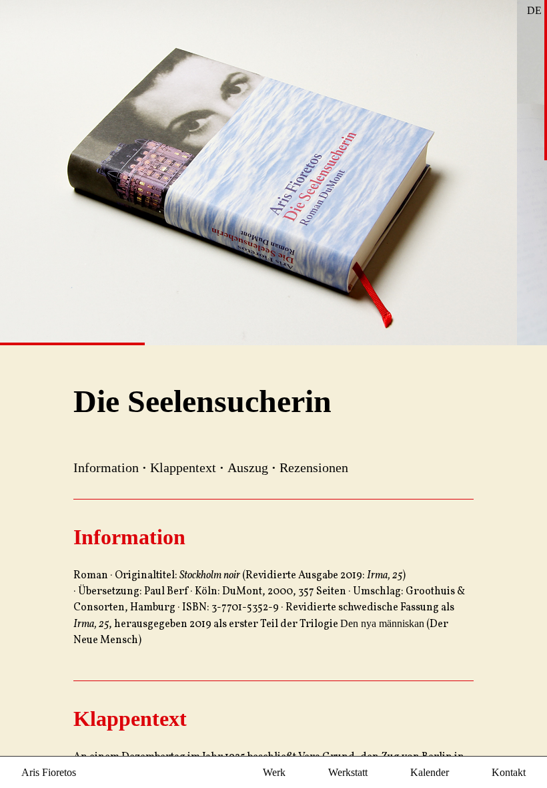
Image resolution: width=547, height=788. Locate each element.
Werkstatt (348, 772)
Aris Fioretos (48, 772)
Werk (274, 772)
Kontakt (509, 772)
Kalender (429, 772)
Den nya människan (382, 623)
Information (106, 467)
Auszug (247, 467)
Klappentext (183, 467)
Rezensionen (314, 467)
